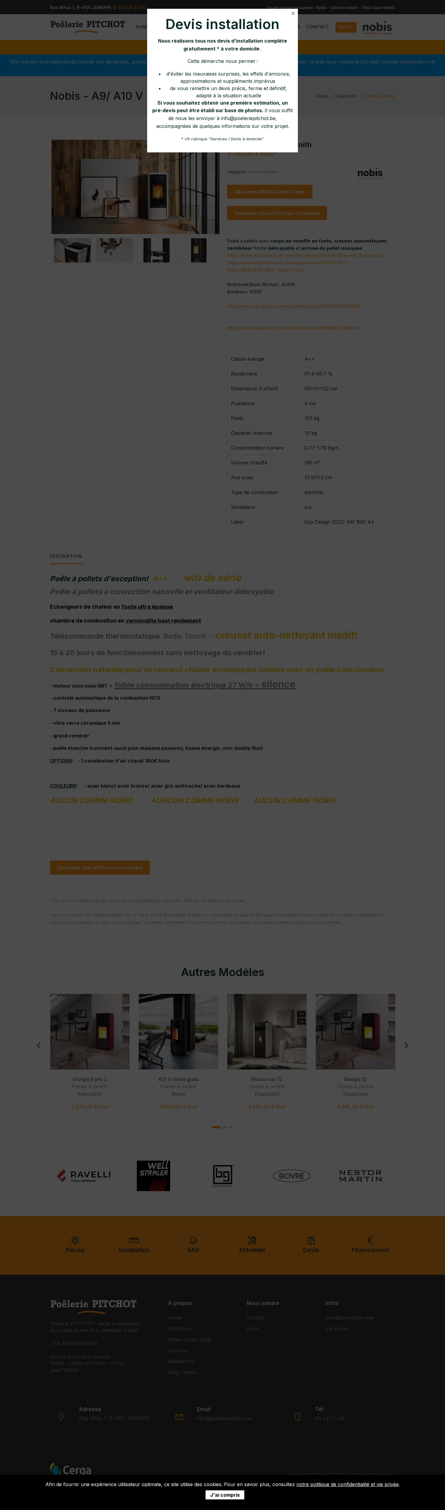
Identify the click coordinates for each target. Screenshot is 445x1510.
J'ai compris (225, 1495)
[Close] (293, 13)
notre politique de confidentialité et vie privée (347, 1484)
